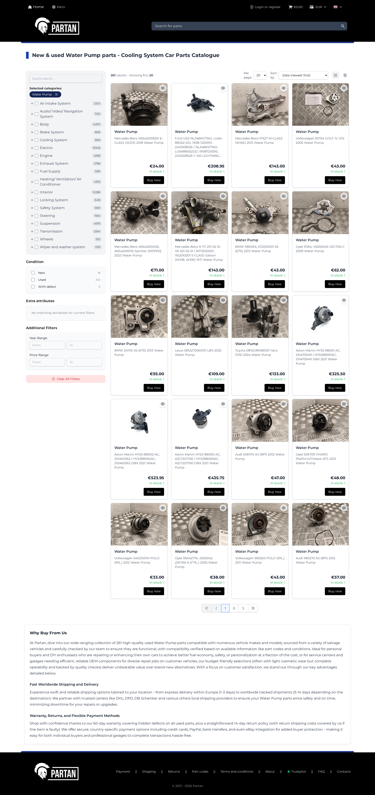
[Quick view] (162, 88)
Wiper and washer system (62, 247)
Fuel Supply (50, 171)
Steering (47, 216)
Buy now (154, 180)
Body (44, 124)
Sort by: (273, 75)
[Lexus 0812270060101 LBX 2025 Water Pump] (199, 316)
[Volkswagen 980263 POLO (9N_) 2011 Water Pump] (260, 524)
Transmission (51, 231)
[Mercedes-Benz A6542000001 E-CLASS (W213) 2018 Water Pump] (139, 104)
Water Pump (125, 132)
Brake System (52, 132)
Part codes (200, 771)
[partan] (56, 771)
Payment (123, 771)
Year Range (38, 338)
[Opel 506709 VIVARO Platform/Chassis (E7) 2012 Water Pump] (320, 420)
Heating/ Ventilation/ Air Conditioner (60, 181)
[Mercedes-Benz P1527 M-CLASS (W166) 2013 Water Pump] (260, 104)
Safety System (52, 208)
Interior (46, 192)
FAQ (321, 771)
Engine (46, 156)
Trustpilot (298, 771)
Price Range (39, 355)
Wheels (46, 239)
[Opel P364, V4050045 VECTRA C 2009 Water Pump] (320, 212)
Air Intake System (55, 103)
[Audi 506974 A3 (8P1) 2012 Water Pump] (260, 420)
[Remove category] (56, 94)
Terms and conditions (236, 771)
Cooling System (53, 140)
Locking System (54, 200)
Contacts (344, 771)
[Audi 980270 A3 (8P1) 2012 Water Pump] (320, 524)
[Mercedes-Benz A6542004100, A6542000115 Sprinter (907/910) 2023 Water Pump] (139, 212)
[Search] (343, 26)
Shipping (149, 771)
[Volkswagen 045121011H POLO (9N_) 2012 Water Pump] (139, 524)
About (270, 771)
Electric (46, 148)
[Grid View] (335, 75)
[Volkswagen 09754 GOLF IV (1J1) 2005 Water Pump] (320, 104)
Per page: (248, 75)
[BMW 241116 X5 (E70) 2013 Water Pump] (139, 316)
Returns (174, 771)
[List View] (345, 75)
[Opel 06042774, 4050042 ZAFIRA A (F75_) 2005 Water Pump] (199, 524)
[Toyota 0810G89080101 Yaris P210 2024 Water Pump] (260, 316)
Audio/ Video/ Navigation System (61, 114)
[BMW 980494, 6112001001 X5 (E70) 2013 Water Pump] (260, 212)
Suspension (50, 223)
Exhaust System (54, 163)
